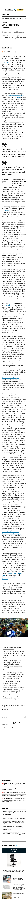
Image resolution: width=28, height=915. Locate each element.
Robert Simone (11, 573)
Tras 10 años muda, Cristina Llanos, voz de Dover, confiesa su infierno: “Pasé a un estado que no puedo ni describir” (14, 813)
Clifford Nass (6, 211)
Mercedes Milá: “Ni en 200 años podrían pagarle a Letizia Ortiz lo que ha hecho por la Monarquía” (14, 817)
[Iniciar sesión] (25, 9)
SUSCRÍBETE (20, 9)
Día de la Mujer (5, 18)
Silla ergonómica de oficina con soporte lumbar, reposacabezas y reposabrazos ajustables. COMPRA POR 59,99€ (13, 872)
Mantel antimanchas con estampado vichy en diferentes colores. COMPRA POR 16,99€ (19, 895)
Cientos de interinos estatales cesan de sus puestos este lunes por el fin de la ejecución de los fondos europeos (14, 828)
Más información (5, 724)
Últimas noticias (6, 780)
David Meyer (10, 305)
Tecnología (4, 717)
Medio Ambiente (19, 18)
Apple (19, 98)
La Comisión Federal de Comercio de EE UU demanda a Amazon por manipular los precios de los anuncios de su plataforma (14, 794)
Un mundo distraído (4, 182)
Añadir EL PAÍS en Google (9, 51)
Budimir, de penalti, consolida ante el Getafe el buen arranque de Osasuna (13, 784)
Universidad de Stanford (15, 96)
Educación (12, 18)
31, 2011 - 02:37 (14, 43)
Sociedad (6, 15)
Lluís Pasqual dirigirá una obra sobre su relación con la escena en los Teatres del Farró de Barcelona (13, 800)
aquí (24, 727)
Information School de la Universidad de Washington (11, 533)
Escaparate (14, 850)
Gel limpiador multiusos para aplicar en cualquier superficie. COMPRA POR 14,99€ (19, 878)
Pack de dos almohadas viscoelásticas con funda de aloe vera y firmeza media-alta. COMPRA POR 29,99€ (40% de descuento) (19, 887)
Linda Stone (6, 62)
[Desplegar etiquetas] (25, 717)
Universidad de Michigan (10, 378)
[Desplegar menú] (3, 9)
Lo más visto (5, 808)
